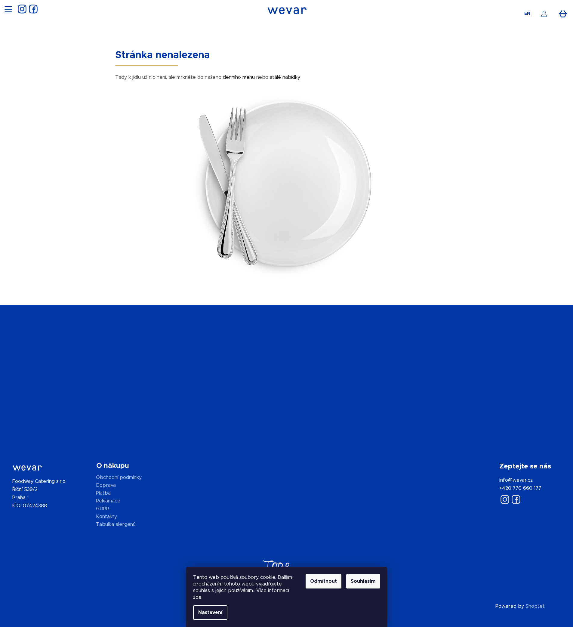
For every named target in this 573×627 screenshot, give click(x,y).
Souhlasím (363, 581)
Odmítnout (323, 581)
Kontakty (106, 516)
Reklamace (108, 501)
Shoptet (535, 606)
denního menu (239, 77)
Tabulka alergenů (116, 524)
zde (197, 597)
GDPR (102, 508)
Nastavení (210, 612)
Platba (103, 493)
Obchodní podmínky (119, 477)
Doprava (106, 485)
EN (527, 13)
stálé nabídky (285, 77)
